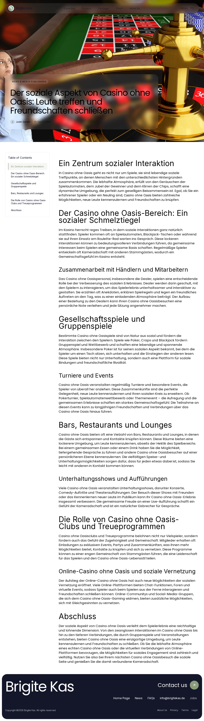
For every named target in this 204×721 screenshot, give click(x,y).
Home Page (121, 698)
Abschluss (16, 210)
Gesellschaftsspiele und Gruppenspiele (23, 185)
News (138, 698)
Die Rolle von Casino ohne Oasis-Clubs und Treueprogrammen (28, 202)
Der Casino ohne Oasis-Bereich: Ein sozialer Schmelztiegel (28, 175)
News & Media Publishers (29, 81)
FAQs (151, 698)
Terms (185, 710)
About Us (162, 710)
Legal (194, 710)
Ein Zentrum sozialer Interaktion (27, 166)
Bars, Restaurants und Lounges (27, 193)
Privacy (174, 710)
